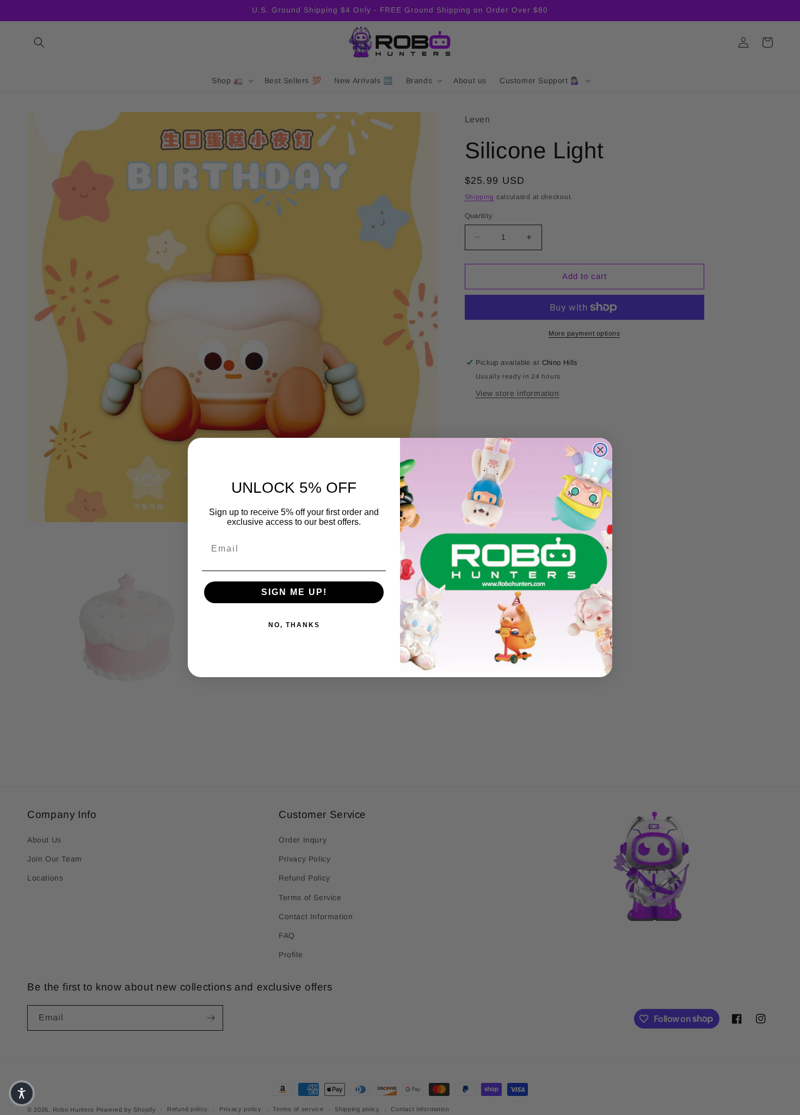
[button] (22, 1093)
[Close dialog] (600, 449)
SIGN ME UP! (294, 592)
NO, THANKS (294, 625)
